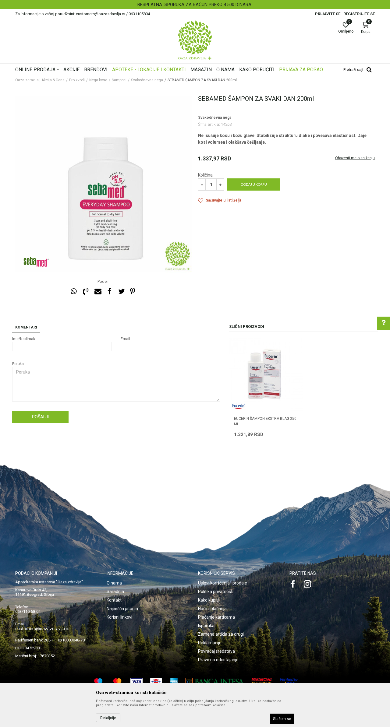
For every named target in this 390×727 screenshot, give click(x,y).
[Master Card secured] (262, 681)
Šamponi (119, 80)
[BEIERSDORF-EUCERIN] (238, 406)
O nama (114, 583)
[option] (195, 4)
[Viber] (86, 291)
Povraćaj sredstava (216, 651)
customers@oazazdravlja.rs (42, 628)
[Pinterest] (132, 291)
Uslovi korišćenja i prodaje (222, 583)
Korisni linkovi (119, 617)
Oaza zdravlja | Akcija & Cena (40, 80)
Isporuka (206, 625)
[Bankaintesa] (214, 681)
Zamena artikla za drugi (221, 634)
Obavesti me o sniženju (355, 158)
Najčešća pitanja (122, 608)
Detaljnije (108, 718)
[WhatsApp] (74, 291)
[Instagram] (307, 584)
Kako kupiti (208, 600)
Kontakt (114, 600)
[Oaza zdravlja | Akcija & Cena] (195, 40)
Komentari (26, 327)
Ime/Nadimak (23, 339)
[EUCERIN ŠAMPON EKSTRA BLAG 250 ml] (266, 374)
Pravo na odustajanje (218, 659)
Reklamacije (210, 642)
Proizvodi (77, 80)
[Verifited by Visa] (289, 681)
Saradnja (115, 591)
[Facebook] (109, 291)
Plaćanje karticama (216, 617)
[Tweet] (121, 291)
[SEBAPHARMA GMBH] (36, 261)
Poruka (18, 364)
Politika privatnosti (215, 591)
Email (125, 339)
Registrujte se (359, 14)
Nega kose (98, 80)
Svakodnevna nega (147, 80)
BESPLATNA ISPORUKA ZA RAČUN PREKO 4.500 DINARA (194, 4)
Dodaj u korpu (254, 184)
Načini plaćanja (212, 608)
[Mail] (97, 291)
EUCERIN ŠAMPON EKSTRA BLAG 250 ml (265, 421)
